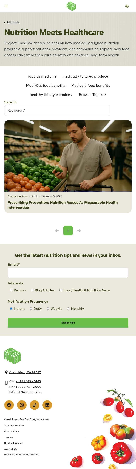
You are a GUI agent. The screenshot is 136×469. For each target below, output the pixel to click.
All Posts (13, 22)
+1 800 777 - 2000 (28, 386)
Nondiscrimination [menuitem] (13, 443)
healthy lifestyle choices (51, 95)
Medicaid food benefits (90, 85)
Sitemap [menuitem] (8, 437)
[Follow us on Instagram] (22, 405)
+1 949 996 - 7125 (29, 392)
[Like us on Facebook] (9, 405)
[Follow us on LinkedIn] (47, 405)
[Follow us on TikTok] (34, 405)
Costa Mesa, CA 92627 (25, 372)
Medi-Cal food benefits (46, 85)
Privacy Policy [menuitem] (11, 431)
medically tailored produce (85, 76)
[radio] (17, 309)
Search (10, 102)
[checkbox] (68, 291)
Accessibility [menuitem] (10, 449)
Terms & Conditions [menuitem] (14, 426)
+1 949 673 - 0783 (28, 381)
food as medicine (42, 76)
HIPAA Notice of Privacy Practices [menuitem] (21, 454)
